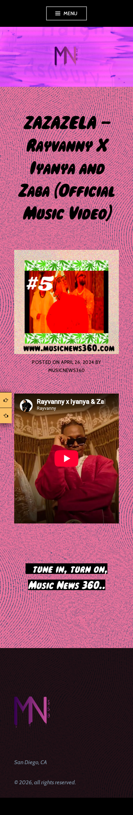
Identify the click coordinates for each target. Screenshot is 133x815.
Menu (70, 13)
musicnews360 (66, 370)
